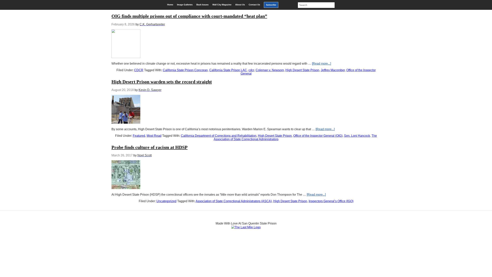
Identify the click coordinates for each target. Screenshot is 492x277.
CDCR (138, 70)
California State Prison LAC (228, 70)
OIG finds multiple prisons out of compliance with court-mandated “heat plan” (189, 16)
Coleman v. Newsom (270, 70)
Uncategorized (166, 201)
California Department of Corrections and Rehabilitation (218, 135)
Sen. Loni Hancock (357, 135)
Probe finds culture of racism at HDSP (149, 147)
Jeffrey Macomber (333, 70)
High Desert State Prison (302, 70)
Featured (139, 135)
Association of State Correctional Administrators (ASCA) (234, 201)
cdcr (251, 70)
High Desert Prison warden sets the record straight (161, 81)
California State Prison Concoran (185, 70)
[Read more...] (321, 63)
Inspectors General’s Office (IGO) (331, 201)
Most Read (154, 135)
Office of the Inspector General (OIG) (317, 135)
